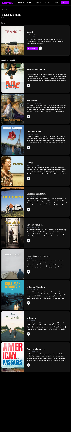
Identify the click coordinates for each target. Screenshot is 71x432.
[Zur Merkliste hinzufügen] (40, 48)
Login (56, 3)
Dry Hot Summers (35, 225)
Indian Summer (34, 131)
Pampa (30, 162)
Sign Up (65, 3)
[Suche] (45, 3)
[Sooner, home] (7, 2)
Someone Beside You (36, 194)
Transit (30, 32)
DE (49, 3)
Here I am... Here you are (38, 256)
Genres (38, 2)
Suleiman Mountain (36, 287)
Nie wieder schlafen (36, 69)
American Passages (36, 349)
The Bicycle (32, 100)
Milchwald (31, 318)
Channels (30, 2)
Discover (20, 2)
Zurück (6, 9)
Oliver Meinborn (33, 34)
